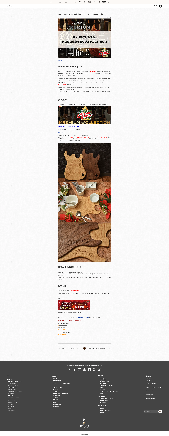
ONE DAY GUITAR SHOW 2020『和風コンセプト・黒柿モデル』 (100, 348)
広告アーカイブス (103, 406)
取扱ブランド (10, 379)
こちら (62, 298)
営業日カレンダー (104, 400)
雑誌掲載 (102, 412)
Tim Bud (10, 408)
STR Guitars (11, 393)
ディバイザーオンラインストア (154, 387)
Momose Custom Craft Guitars (15, 391)
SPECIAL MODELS (126, 6)
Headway (55, 391)
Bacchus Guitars (12, 389)
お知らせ (102, 378)
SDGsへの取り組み (151, 384)
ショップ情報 (103, 380)
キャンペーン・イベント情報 (106, 385)
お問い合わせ (103, 402)
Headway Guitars (12, 383)
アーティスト (103, 387)
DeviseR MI (10, 404)
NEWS (133, 6)
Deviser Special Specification (15, 401)
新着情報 (100, 375)
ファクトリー (103, 389)
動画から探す (56, 382)
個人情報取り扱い (150, 398)
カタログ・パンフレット (105, 410)
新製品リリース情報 (104, 381)
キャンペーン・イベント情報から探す (61, 384)
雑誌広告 (102, 408)
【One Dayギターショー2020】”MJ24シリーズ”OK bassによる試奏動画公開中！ (71, 348)
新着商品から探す (57, 380)
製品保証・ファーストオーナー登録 (108, 398)
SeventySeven (56, 395)
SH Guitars (55, 399)
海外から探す (56, 406)
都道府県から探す (57, 404)
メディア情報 (103, 383)
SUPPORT (144, 6)
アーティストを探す (57, 387)
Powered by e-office (84, 434)
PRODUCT (117, 6)
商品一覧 (55, 378)
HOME (8, 375)
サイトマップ (149, 391)
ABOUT (111, 6)
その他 (101, 393)
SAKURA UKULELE (13, 385)
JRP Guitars (11, 399)
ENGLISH (150, 6)
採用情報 (149, 382)
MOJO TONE (11, 406)
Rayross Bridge (11, 410)
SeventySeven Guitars (13, 397)
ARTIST (138, 6)
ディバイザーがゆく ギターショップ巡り (109, 391)
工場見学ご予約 (150, 380)
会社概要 (149, 378)
